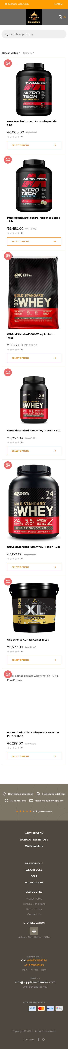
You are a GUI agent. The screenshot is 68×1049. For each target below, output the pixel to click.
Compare (57, 82)
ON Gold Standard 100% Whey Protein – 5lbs (34, 546)
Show (26, 52)
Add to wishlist (57, 66)
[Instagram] (43, 1039)
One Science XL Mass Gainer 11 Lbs (28, 639)
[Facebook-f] (38, 1039)
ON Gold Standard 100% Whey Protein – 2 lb (33, 430)
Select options (20, 145)
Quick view (57, 74)
